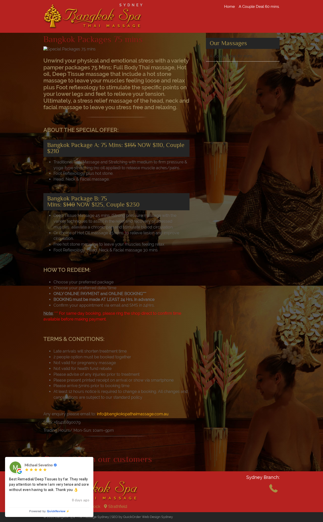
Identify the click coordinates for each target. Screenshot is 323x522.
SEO (114, 517)
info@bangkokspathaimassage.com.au (133, 414)
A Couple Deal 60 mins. (259, 6)
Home (229, 6)
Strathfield (117, 506)
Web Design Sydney (157, 517)
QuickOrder (132, 517)
